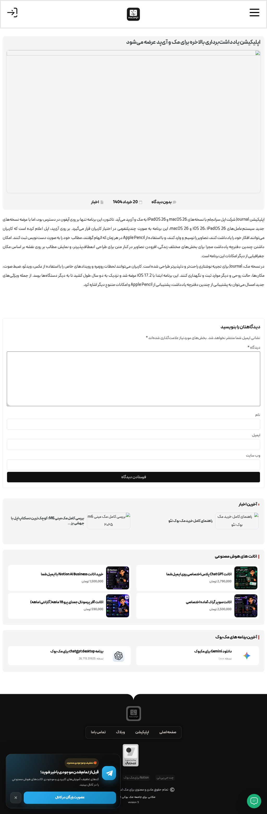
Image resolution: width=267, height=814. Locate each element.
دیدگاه (253, 348)
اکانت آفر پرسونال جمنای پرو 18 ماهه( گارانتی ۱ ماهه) (66, 602)
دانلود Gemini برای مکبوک (213, 651)
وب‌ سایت (253, 456)
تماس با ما (98, 732)
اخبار (95, 202)
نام (257, 415)
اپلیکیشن (142, 732)
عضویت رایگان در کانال (70, 797)
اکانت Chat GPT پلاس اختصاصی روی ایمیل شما (199, 574)
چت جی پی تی (165, 777)
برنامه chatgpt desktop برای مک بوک (77, 651)
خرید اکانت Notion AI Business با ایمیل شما (72, 574)
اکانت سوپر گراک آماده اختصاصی (209, 602)
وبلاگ (120, 732)
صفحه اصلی (167, 732)
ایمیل (256, 435)
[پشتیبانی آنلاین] (254, 801)
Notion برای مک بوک (136, 777)
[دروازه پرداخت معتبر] (131, 766)
